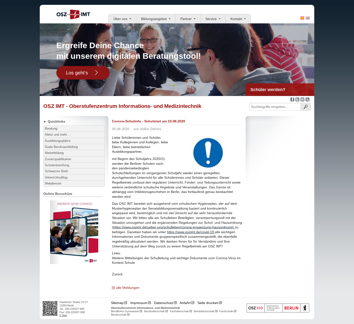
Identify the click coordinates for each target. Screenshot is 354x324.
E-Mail (63, 315)
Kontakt (236, 19)
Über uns (120, 19)
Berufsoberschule (154, 311)
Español (302, 18)
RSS (307, 99)
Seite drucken (207, 303)
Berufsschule (118, 314)
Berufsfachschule (204, 311)
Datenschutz (163, 303)
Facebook (292, 99)
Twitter (297, 99)
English (307, 18)
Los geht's (77, 72)
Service (211, 19)
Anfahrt (185, 303)
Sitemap (117, 303)
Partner (186, 19)
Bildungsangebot (154, 19)
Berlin (278, 308)
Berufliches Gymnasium (125, 311)
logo (73, 14)
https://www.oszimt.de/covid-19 (191, 232)
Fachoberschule (179, 311)
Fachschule (226, 311)
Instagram (302, 99)
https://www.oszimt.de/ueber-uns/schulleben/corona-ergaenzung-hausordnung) (174, 227)
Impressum (138, 303)
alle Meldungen (127, 288)
